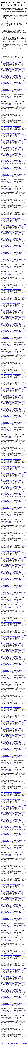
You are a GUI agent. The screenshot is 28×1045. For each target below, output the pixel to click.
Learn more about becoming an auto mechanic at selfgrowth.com (14, 1043)
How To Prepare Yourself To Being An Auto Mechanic (13, 62)
